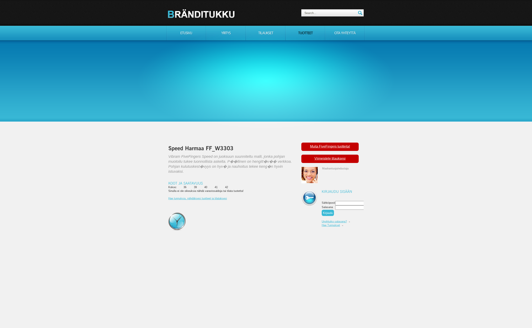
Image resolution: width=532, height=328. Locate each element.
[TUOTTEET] (305, 33)
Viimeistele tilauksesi (330, 158)
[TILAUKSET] (265, 33)
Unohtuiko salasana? (334, 221)
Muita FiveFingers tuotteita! (330, 146)
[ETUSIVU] (186, 33)
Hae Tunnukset (331, 225)
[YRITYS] (226, 33)
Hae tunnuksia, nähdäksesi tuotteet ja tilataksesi (197, 198)
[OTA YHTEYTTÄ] (345, 33)
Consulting (202, 13)
